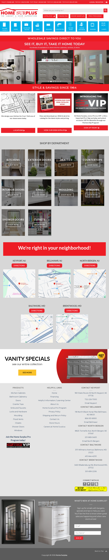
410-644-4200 (91, 456)
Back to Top (99, 551)
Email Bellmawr (91, 422)
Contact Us (54, 419)
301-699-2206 (91, 471)
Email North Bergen (90, 441)
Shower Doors (18, 427)
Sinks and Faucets (18, 408)
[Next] (104, 62)
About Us (54, 404)
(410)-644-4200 (57, 2)
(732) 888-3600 (10, 2)
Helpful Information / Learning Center (54, 400)
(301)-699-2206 (73, 2)
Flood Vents (18, 419)
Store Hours (54, 423)
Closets (18, 423)
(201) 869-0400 (42, 2)
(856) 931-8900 (25, 2)
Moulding (18, 416)
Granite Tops (18, 404)
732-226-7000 (91, 399)
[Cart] (106, 2)
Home (54, 393)
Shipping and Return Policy (54, 416)
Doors (18, 400)
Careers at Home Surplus (54, 427)
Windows (18, 430)
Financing (54, 397)
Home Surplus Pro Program (54, 408)
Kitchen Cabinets (18, 393)
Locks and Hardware (18, 412)
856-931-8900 (91, 418)
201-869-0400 (91, 437)
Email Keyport (91, 403)
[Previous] (5, 62)
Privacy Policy (54, 412)
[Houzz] (96, 484)
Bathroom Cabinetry (18, 397)
